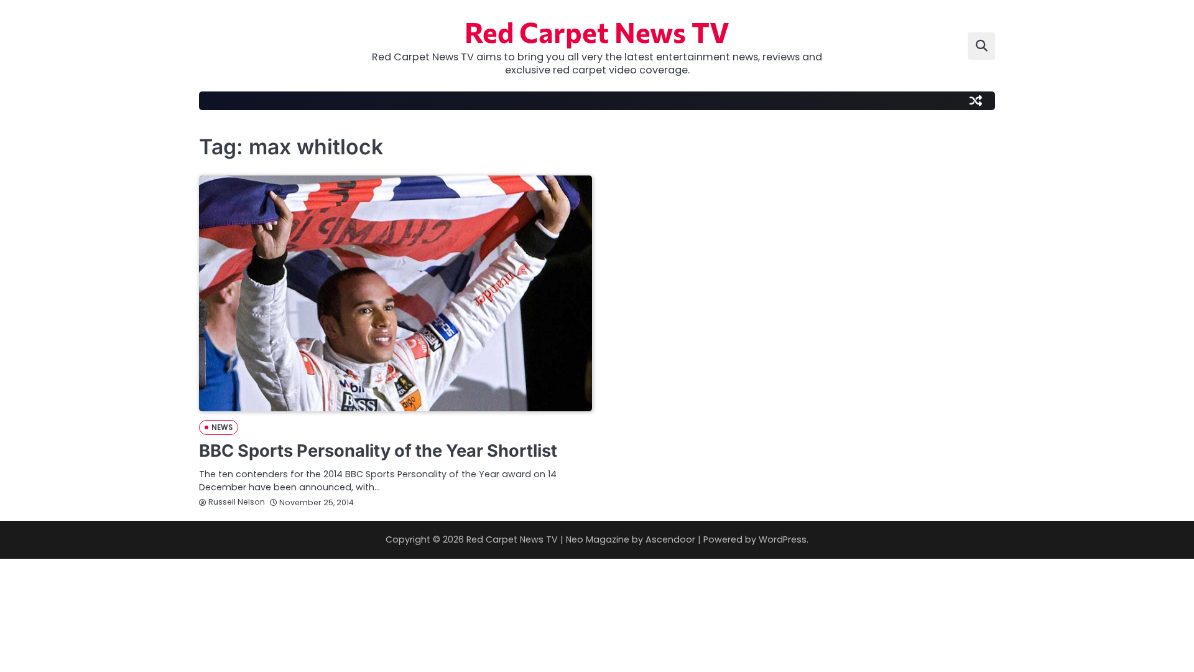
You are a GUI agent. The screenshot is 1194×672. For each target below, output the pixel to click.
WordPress (783, 539)
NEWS (222, 427)
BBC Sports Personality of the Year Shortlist (378, 451)
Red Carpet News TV (597, 31)
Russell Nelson (236, 502)
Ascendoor (670, 539)
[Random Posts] (975, 100)
